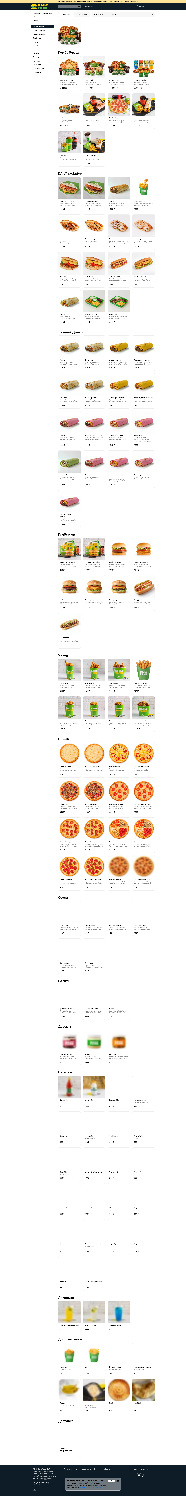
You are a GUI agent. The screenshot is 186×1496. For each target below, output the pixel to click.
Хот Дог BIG (64, 638)
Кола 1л (62, 1244)
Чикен (35, 42)
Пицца (35, 46)
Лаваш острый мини (92, 475)
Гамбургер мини (115, 562)
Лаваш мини (89, 360)
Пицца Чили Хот (66, 880)
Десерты (36, 57)
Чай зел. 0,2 (113, 1172)
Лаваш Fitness (65, 475)
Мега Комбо (89, 80)
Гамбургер (37, 38)
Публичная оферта (102, 1469)
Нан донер (64, 239)
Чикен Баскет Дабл (116, 721)
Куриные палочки (140, 683)
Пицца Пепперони (66, 842)
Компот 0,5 (89, 1208)
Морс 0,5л (138, 1208)
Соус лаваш (89, 963)
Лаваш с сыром (115, 360)
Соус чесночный (115, 925)
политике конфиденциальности (91, 1487)
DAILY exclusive (39, 30)
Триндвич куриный (67, 201)
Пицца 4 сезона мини (142, 842)
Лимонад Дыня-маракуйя (69, 1325)
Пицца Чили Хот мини (93, 880)
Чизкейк (88, 1054)
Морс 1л (137, 1244)
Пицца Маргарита (116, 804)
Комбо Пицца (114, 118)
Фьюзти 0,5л (64, 1281)
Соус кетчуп (64, 925)
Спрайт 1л (63, 1136)
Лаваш (111, 201)
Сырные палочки (140, 201)
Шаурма (63, 277)
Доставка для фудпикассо (66, 1450)
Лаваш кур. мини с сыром (143, 398)
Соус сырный (65, 963)
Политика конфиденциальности (77, 1469)
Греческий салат (66, 1009)
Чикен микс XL (114, 683)
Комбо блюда (38, 27)
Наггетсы (63, 1367)
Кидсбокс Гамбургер (67, 562)
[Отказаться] (118, 1480)
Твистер (63, 314)
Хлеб (111, 1403)
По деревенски (115, 1367)
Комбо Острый (90, 118)
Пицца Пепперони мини (93, 842)
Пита (111, 239)
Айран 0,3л (89, 1100)
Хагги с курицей (140, 277)
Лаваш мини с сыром (142, 360)
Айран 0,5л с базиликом (93, 1172)
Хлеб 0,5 (137, 1403)
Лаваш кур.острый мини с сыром (116, 476)
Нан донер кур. (90, 239)
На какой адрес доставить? (107, 14)
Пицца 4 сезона (115, 842)
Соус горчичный (140, 925)
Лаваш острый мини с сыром (65, 515)
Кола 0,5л (63, 1172)
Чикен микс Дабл (91, 683)
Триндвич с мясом (91, 201)
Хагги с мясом (114, 277)
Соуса (35, 49)
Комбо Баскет (65, 156)
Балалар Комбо (140, 80)
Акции (35, 20)
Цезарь (112, 1009)
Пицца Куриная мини (141, 767)
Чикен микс (64, 683)
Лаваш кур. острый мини (143, 475)
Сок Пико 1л (113, 1136)
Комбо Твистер (140, 118)
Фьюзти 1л (138, 1172)
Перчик (62, 1403)
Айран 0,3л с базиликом (93, 1281)
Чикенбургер (89, 600)
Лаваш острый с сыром (93, 435)
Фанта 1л (112, 1208)
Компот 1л (64, 1100)
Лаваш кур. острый (116, 435)
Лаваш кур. (64, 398)
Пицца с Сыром (65, 767)
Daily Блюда (113, 314)
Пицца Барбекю (115, 880)
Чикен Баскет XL (140, 721)
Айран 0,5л (113, 1244)
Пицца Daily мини (91, 804)
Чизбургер (113, 600)
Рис (86, 1403)
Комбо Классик (90, 156)
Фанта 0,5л (138, 1136)
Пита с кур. (138, 239)
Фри (86, 1367)
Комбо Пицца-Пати (67, 80)
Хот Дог (137, 600)
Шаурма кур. (89, 277)
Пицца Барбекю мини (142, 880)
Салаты (36, 53)
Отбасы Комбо (115, 80)
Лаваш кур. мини (91, 398)
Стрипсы (63, 721)
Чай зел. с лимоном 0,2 (93, 1244)
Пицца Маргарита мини (142, 804)
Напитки (36, 61)
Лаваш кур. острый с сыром (140, 436)
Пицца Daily (64, 804)
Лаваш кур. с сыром (116, 398)
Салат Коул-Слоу (91, 1009)
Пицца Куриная (114, 767)
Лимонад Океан (115, 1325)
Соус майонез (90, 925)
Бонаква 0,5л (114, 1100)
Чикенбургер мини (141, 562)
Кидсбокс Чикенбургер (93, 562)
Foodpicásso (40, 1484)
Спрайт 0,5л (64, 1208)
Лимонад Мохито (91, 1325)
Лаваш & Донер (39, 34)
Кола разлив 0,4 (140, 1100)
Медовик (112, 1054)
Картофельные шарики (142, 1367)
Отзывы (36, 16)
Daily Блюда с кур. (91, 314)
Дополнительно (39, 68)
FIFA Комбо (64, 118)
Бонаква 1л (89, 1136)
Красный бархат (66, 1054)
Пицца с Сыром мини (92, 767)
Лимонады (37, 65)
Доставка (37, 72)
